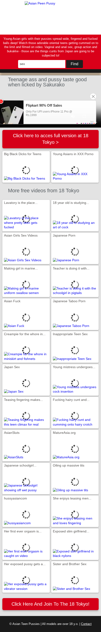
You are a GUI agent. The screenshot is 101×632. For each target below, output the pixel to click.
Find (74, 64)
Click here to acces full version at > (50, 139)
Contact (86, 624)
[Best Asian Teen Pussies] (50, 17)
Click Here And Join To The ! (50, 604)
